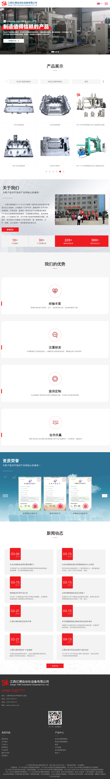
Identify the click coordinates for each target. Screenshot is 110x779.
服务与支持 (5, 753)
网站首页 (5, 739)
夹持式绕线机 (89, 774)
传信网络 (81, 765)
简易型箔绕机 (35, 774)
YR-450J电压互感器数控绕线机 (29, 767)
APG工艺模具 (55, 772)
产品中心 (5, 744)
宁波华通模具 (90, 772)
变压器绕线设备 (60, 750)
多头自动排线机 (91, 125)
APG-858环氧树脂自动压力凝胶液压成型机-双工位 (55, 125)
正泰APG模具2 (19, 166)
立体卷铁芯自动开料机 (75, 774)
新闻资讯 (5, 747)
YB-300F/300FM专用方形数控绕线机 (50, 770)
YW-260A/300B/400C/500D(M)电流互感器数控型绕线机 (84, 770)
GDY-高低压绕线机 (91, 166)
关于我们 (5, 742)
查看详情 (55, 666)
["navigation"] (106, 3)
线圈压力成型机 (100, 774)
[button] (52, 51)
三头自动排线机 (54, 776)
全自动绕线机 (45, 774)
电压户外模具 (79, 772)
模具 (86, 81)
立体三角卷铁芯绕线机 (59, 774)
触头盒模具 (99, 772)
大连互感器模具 (18, 125)
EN (101, 3)
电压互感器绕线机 (24, 81)
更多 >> (57, 753)
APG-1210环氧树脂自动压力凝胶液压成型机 (55, 166)
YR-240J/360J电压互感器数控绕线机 (53, 767)
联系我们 (5, 755)
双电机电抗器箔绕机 (22, 774)
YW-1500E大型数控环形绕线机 (16, 772)
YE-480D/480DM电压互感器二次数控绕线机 (20, 770)
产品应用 (5, 750)
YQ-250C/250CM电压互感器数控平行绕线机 (82, 767)
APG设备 (58, 747)
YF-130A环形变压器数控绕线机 (39, 772)
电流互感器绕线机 (55, 81)
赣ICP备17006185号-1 (57, 765)
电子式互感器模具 (67, 772)
